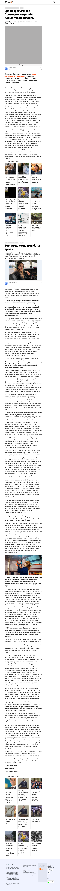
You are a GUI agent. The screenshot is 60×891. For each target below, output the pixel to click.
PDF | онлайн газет (41, 869)
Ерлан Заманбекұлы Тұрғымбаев (20, 75)
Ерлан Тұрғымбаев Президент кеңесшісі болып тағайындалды (19, 14)
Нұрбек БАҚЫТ (12, 67)
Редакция (41, 866)
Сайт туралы (42, 865)
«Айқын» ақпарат (13, 282)
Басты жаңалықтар (15, 8)
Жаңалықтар (7, 8)
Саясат (21, 8)
